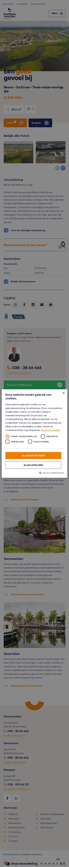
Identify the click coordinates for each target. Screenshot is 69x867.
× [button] (63, 393)
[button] (34, 472)
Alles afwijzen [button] (33, 465)
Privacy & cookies (50, 430)
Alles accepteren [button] (33, 455)
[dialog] (34, 433)
